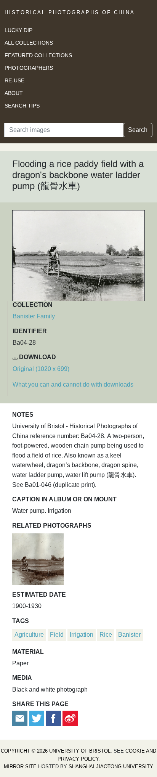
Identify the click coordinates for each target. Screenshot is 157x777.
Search (137, 130)
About (14, 93)
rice (105, 634)
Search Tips (22, 106)
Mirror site (20, 766)
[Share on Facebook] (53, 718)
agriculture (29, 634)
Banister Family (34, 316)
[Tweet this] (37, 718)
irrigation (81, 634)
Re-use (14, 80)
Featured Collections (38, 55)
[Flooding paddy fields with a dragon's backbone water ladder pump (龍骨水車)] (38, 558)
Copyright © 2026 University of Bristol (56, 751)
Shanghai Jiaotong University (111, 766)
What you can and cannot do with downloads (73, 384)
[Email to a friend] (20, 718)
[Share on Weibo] (70, 718)
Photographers (29, 68)
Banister (129, 634)
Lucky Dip (18, 30)
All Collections (29, 43)
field (57, 634)
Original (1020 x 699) (41, 369)
